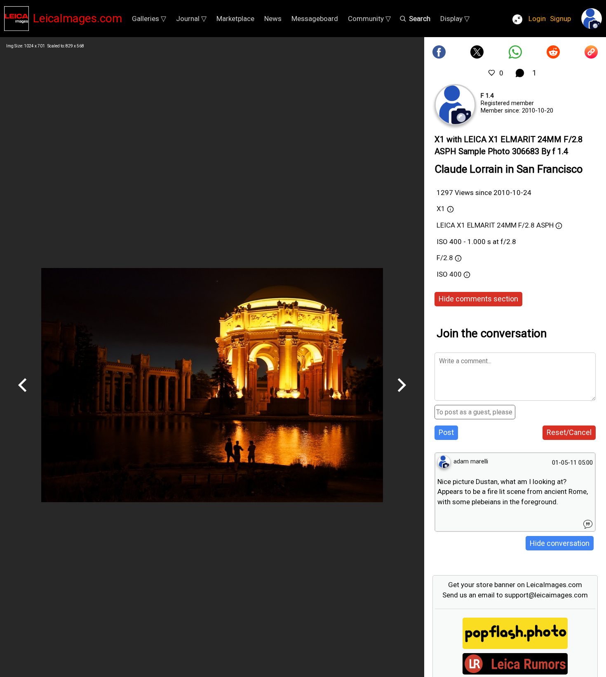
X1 (441, 209)
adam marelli (470, 461)
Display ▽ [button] (455, 18)
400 (456, 274)
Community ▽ (369, 18)
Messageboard (314, 18)
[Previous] (22, 395)
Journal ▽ (191, 18)
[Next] (401, 395)
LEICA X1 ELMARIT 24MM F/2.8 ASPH (495, 225)
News (273, 18)
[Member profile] (455, 104)
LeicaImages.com (77, 18)
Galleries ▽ (149, 18)
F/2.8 (445, 258)
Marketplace (235, 18)
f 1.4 (487, 95)
